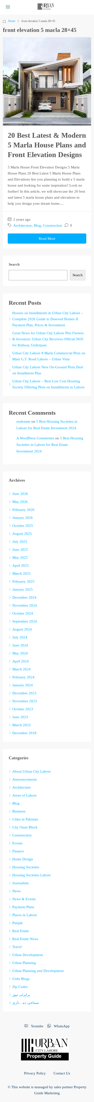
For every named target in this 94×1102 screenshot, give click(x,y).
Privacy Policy (35, 1073)
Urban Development (27, 955)
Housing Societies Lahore (31, 875)
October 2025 (22, 526)
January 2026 (22, 518)
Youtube (36, 1026)
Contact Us (62, 1073)
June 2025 (20, 549)
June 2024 (20, 645)
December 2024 (24, 597)
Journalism (20, 883)
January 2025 (22, 589)
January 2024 (22, 685)
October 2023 (22, 709)
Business (19, 811)
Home (11, 21)
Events (17, 843)
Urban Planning (24, 963)
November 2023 (24, 701)
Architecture (22, 225)
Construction (52, 225)
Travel (17, 947)
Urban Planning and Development (38, 971)
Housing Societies (25, 867)
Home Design (22, 859)
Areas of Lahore (24, 795)
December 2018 (24, 733)
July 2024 (19, 637)
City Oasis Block (25, 827)
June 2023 (20, 717)
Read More (47, 238)
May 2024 (20, 653)
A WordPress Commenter (35, 438)
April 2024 (20, 661)
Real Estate (20, 931)
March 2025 (21, 573)
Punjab (17, 923)
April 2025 (20, 565)
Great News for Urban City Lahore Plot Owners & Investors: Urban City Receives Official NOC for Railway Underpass (48, 339)
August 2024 (22, 629)
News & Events (24, 899)
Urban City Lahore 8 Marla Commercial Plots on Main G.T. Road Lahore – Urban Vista (48, 356)
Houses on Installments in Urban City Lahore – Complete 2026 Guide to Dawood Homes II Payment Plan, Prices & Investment (47, 319)
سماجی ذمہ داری (25, 1003)
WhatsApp (61, 1026)
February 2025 (23, 581)
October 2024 (22, 613)
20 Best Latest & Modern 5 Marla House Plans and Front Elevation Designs (47, 145)
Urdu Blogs (21, 979)
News (16, 891)
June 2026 (20, 494)
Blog (37, 225)
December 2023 (24, 693)
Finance (18, 851)
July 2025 (19, 542)
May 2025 (20, 557)
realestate (23, 421)
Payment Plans (23, 907)
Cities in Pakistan (25, 819)
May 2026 (20, 502)
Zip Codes (20, 987)
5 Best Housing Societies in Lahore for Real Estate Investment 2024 (49, 444)
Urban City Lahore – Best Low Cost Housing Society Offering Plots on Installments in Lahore (48, 384)
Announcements (24, 779)
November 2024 (24, 605)
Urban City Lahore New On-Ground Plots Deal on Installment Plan (47, 370)
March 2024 (21, 669)
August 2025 (22, 534)
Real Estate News (25, 939)
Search (14, 264)
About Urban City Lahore (31, 771)
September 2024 (24, 621)
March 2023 (21, 725)
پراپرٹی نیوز (21, 995)
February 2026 (23, 510)
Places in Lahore (24, 915)
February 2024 (23, 677)
